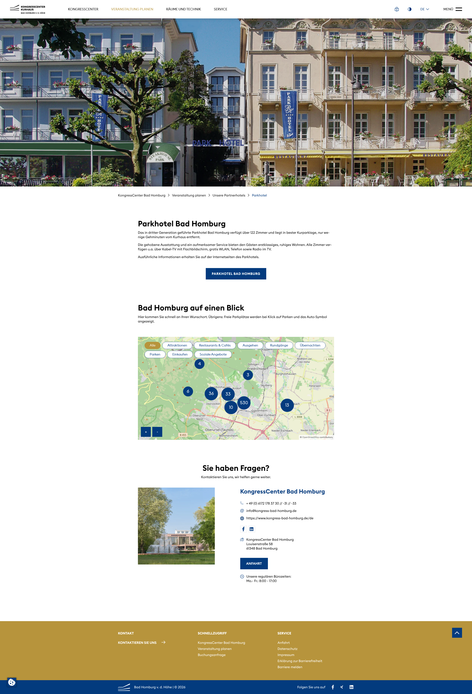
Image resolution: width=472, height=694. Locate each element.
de (422, 9)
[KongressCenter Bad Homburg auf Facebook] (243, 529)
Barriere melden (289, 667)
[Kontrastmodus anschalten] (409, 9)
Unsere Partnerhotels (229, 195)
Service (220, 9)
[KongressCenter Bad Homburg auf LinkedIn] (252, 529)
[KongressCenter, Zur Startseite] (27, 9)
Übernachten (310, 345)
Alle (152, 345)
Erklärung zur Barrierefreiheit (299, 661)
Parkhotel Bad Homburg (236, 274)
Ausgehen (250, 345)
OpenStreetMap (310, 437)
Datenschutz (287, 649)
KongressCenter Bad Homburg (141, 195)
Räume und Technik (183, 9)
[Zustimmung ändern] (11, 682)
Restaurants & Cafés (215, 345)
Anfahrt (254, 563)
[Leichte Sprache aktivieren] (397, 9)
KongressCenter (83, 9)
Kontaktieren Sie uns (137, 643)
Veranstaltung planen (132, 9)
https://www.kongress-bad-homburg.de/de (279, 518)
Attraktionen (177, 345)
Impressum (285, 655)
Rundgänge (279, 345)
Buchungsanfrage (212, 655)
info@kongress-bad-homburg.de (271, 511)
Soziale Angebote (213, 354)
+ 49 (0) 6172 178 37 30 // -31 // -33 (271, 503)
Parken (155, 354)
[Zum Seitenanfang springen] (457, 633)
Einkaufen (180, 354)
